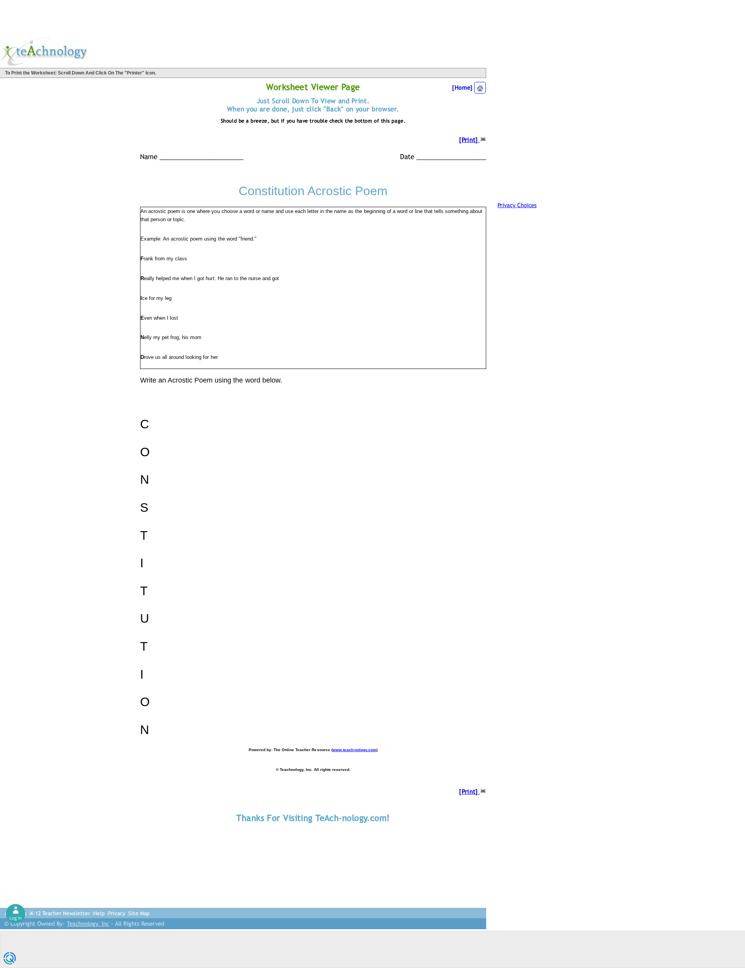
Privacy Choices (517, 205)
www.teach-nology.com (354, 750)
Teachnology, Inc (88, 923)
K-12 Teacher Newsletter (60, 913)
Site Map (139, 913)
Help (99, 913)
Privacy (116, 913)
